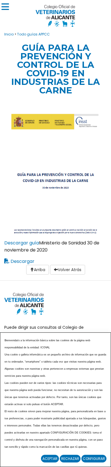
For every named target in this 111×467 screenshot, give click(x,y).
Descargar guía (21, 243)
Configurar (94, 458)
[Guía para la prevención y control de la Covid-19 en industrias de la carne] (55, 170)
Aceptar (49, 458)
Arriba (39, 270)
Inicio (9, 34)
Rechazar (70, 458)
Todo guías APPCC (33, 34)
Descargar (22, 261)
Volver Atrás (69, 270)
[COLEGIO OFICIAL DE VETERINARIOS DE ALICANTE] (55, 14)
